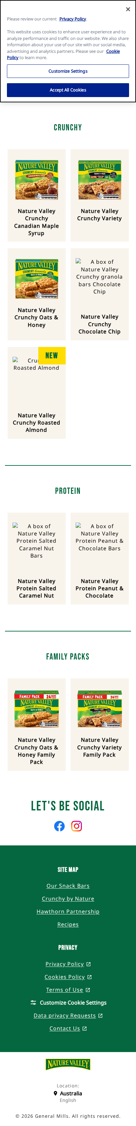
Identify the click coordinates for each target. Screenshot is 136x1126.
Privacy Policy (72, 19)
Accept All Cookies (68, 90)
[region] (68, 51)
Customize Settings (68, 71)
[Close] (128, 9)
